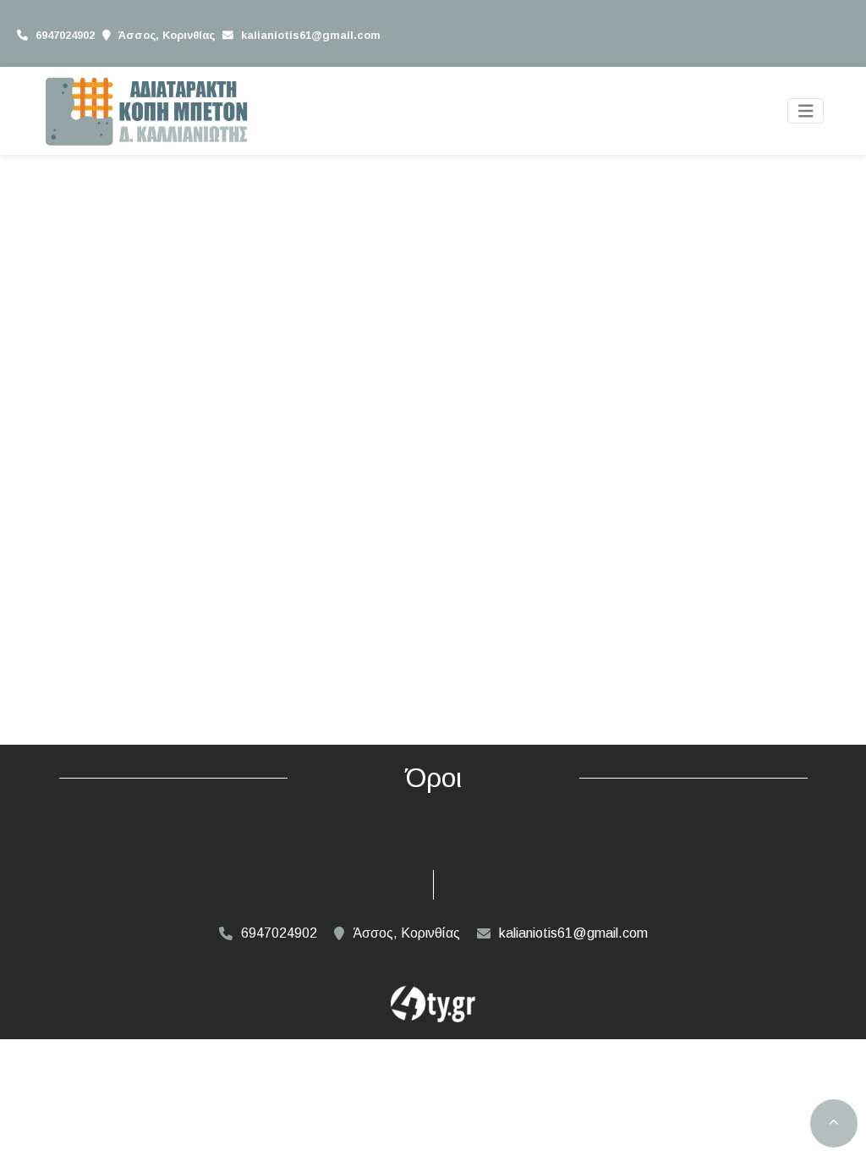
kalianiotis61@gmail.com (311, 35)
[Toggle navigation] (806, 111)
